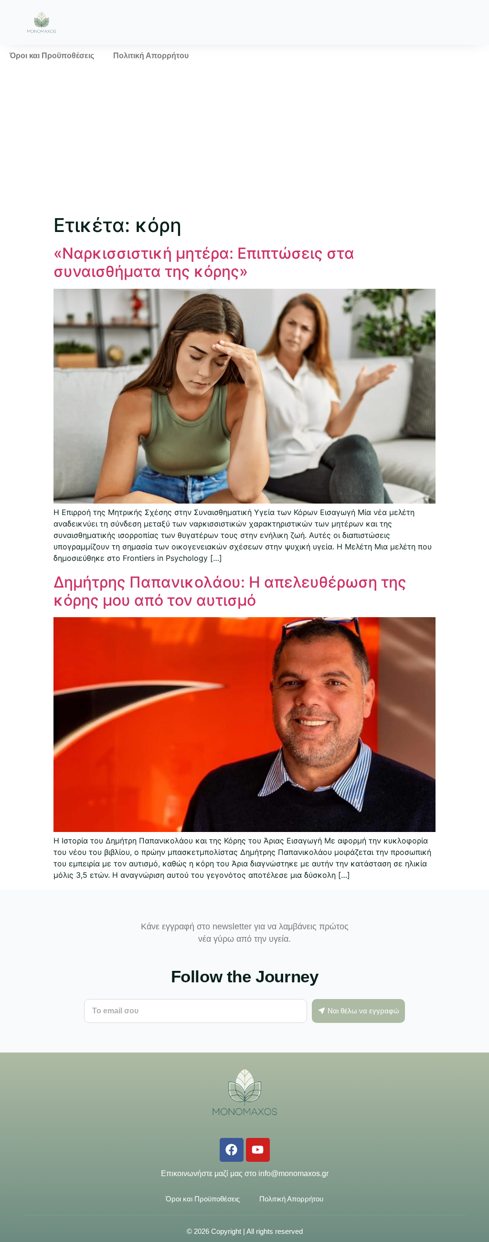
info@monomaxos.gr (293, 1173)
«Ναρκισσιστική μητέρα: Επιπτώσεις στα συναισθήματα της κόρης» (203, 262)
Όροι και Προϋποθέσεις (52, 56)
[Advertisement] (244, 138)
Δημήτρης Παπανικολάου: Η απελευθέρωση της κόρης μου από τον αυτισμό (229, 591)
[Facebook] (232, 1150)
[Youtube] (258, 1150)
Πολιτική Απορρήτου (151, 56)
